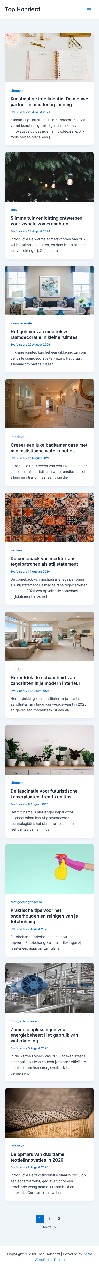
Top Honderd (22, 9)
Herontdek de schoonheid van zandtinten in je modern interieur (45, 680)
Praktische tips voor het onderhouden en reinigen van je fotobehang (44, 916)
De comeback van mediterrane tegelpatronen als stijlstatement (44, 561)
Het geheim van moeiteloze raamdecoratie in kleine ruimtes (44, 334)
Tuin (14, 210)
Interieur (17, 436)
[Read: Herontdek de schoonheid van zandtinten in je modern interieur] (49, 636)
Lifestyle (17, 90)
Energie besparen (24, 1021)
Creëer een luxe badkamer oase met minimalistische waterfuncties (49, 447)
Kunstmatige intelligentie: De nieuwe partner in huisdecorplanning (49, 101)
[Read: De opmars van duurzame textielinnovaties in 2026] (49, 1113)
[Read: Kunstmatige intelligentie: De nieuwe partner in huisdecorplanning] (49, 57)
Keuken (16, 550)
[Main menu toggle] (89, 10)
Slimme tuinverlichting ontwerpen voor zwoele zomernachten (46, 220)
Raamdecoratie (22, 323)
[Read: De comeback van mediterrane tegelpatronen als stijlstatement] (49, 517)
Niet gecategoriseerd (26, 902)
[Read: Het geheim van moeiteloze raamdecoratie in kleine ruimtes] (49, 290)
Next (49, 1227)
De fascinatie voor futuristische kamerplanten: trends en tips (44, 793)
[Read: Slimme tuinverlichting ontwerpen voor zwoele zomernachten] (49, 176)
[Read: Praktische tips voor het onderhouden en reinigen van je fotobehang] (49, 869)
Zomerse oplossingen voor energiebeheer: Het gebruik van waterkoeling (44, 1035)
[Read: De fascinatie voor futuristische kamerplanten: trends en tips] (49, 749)
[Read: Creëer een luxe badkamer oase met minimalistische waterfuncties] (49, 403)
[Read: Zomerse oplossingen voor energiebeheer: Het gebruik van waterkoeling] (49, 988)
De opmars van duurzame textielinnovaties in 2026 (37, 1156)
